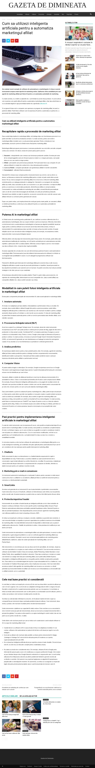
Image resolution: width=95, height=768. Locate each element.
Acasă (3, 19)
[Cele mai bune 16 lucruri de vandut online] (31, 725)
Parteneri (29, 766)
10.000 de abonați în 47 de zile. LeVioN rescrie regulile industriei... (84, 66)
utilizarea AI (43, 103)
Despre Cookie (38, 766)
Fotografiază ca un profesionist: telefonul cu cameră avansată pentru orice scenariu (47, 688)
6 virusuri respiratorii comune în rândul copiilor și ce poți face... (78, 43)
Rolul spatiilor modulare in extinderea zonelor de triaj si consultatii (83, 102)
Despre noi (23, 766)
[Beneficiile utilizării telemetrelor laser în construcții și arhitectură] (69, 85)
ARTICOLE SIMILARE (10, 696)
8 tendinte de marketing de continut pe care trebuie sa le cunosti (15, 688)
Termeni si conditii (64, 766)
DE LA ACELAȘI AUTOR (28, 696)
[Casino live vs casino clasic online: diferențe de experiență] (69, 58)
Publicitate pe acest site (77, 766)
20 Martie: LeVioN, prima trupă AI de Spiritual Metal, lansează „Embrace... (84, 93)
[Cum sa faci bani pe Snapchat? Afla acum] (11, 706)
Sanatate (56, 14)
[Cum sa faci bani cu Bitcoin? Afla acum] (11, 725)
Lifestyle (49, 14)
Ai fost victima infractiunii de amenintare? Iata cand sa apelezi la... (83, 75)
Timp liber (69, 14)
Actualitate (20, 14)
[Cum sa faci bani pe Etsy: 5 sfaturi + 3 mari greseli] (31, 706)
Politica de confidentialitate (51, 766)
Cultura (34, 14)
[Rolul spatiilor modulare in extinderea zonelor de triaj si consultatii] (69, 102)
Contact (87, 766)
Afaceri (27, 14)
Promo (76, 14)
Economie (41, 14)
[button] (91, 14)
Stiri (63, 14)
